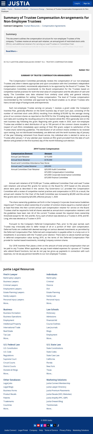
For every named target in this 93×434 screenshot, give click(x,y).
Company (33, 430)
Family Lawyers (9, 296)
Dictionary (50, 313)
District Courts (9, 366)
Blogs (48, 331)
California (50, 359)
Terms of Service (51, 430)
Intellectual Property (12, 324)
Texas (49, 370)
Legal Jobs (7, 383)
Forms (10, 9)
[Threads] (48, 425)
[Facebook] (41, 425)
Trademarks (8, 401)
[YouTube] (38, 425)
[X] (54, 425)
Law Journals (52, 327)
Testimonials (52, 405)
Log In (77, 3)
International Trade (11, 327)
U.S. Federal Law (11, 344)
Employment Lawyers (12, 288)
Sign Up (87, 3)
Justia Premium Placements (58, 390)
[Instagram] (45, 425)
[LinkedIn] (35, 425)
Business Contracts (21, 9)
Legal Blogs (8, 387)
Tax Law (6, 334)
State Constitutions (54, 348)
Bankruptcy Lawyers (12, 278)
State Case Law (52, 355)
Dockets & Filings (10, 370)
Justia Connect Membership (58, 383)
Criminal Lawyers (10, 285)
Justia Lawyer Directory (56, 387)
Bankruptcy (51, 278)
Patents (6, 398)
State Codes (51, 352)
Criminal (50, 281)
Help (41, 430)
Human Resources (32, 26)
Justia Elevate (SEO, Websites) (59, 394)
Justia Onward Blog (54, 401)
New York (50, 366)
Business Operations (12, 316)
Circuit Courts (9, 362)
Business (7, 309)
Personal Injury (53, 299)
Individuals (51, 274)
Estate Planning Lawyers (13, 292)
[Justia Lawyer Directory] (58, 425)
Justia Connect (10, 430)
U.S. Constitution (10, 348)
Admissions (51, 316)
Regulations (8, 355)
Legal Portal (23, 430)
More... (6, 303)
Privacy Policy (65, 430)
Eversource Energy (37, 9)
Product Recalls (9, 394)
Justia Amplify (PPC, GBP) (57, 398)
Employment (8, 320)
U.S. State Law (53, 344)
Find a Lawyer (10, 274)
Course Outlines (53, 324)
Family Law (51, 296)
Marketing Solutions (56, 379)
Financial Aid (51, 320)
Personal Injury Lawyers (13, 299)
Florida (49, 362)
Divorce (49, 285)
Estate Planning (53, 292)
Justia (3, 9)
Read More (11, 51)
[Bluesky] (51, 425)
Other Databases (11, 379)
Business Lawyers (11, 281)
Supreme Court (9, 359)
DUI (48, 288)
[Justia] (19, 3)
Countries (7, 405)
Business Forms (10, 390)
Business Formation (11, 313)
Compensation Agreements (54, 26)
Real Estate (8, 331)
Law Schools (52, 309)
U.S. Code (7, 352)
